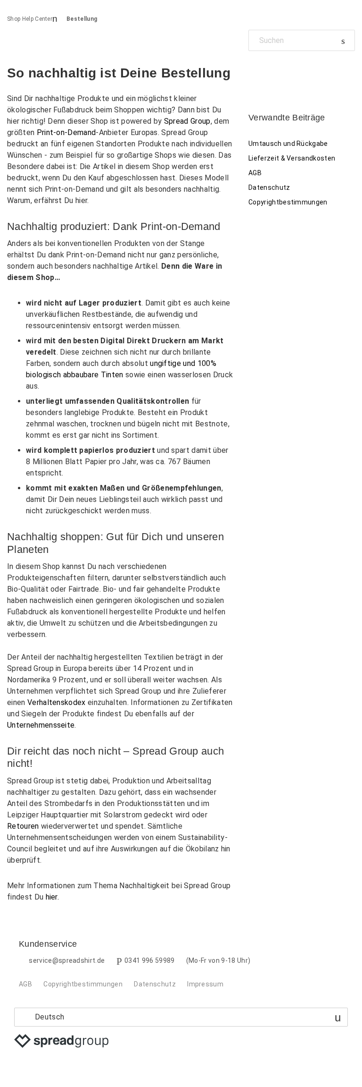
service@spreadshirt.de (67, 960)
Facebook (255, 72)
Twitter (271, 72)
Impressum (205, 984)
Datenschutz (269, 187)
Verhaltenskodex (56, 702)
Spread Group (187, 121)
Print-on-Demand (66, 132)
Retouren (23, 826)
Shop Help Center (29, 19)
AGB (255, 173)
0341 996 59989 (149, 960)
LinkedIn (288, 72)
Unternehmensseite (40, 725)
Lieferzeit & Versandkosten (291, 158)
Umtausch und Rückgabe (288, 143)
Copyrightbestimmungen (288, 202)
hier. (52, 896)
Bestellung (81, 19)
